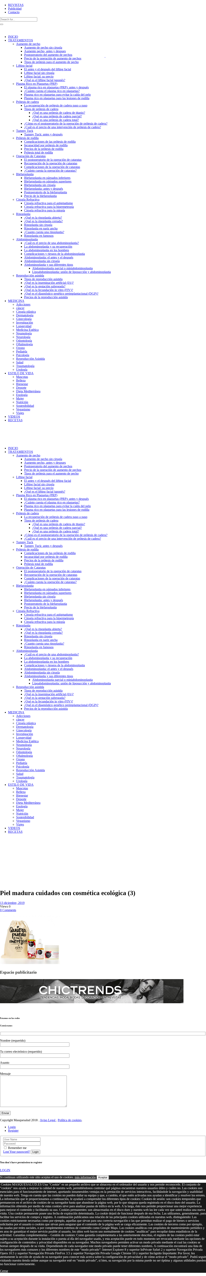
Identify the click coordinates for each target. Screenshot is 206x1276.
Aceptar (102, 1177)
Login (12, 1127)
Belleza (5, 849)
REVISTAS (16, 5)
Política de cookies (69, 1120)
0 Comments (8, 910)
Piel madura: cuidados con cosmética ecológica (8, 857)
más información (85, 1177)
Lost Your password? (16, 1151)
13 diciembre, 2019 (12, 903)
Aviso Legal (48, 1120)
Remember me (17, 1148)
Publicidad (15, 8)
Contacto (14, 12)
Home (4, 842)
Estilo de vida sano (10, 843)
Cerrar (4, 1271)
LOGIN (5, 1170)
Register (13, 1130)
